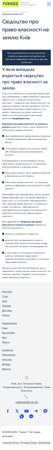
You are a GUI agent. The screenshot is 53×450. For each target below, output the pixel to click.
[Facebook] (8, 411)
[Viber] (45, 411)
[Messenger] (31, 416)
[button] (49, 3)
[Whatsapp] (22, 416)
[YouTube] (26, 411)
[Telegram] (36, 411)
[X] (17, 411)
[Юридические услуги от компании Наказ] (10, 3)
